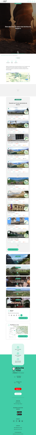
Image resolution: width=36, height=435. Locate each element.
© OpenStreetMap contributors (26, 81)
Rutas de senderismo (3, 55)
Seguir (12, 62)
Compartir (8, 62)
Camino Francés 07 (11, 225)
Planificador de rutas (22, 336)
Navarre (11, 55)
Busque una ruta (19, 382)
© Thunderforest (21, 81)
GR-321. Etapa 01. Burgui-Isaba (13, 238)
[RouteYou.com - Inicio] (5, 1)
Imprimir (15, 62)
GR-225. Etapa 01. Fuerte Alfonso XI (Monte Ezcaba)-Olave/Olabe (19, 142)
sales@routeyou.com (18, 429)
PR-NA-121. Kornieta (11, 185)
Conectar (18, 394)
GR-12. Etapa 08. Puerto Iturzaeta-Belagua (15, 168)
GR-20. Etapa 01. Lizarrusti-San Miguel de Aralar (16, 198)
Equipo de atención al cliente (18, 433)
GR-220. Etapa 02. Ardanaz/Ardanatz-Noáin (15, 115)
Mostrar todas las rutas (13, 249)
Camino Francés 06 (11, 212)
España (7, 55)
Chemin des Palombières (12, 128)
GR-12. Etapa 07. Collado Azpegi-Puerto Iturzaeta (16, 155)
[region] (18, 77)
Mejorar (18, 389)
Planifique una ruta (19, 377)
